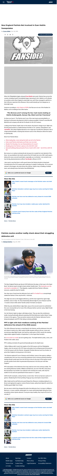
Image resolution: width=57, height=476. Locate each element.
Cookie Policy (19, 463)
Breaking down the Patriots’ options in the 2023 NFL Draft (21, 146)
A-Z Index (8, 466)
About (7, 458)
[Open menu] (3, 2)
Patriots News (12, 221)
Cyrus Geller (6, 31)
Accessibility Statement (44, 463)
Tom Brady (28, 159)
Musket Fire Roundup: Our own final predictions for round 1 (22, 144)
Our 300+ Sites (42, 458)
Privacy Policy (42, 460)
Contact (29, 458)
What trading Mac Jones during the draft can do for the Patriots (23, 140)
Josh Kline (7, 129)
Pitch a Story (30, 460)
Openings (18, 458)
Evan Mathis (29, 96)
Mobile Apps (9, 460)
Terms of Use (9, 463)
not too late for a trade (12, 337)
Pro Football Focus (38, 293)
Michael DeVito (7, 241)
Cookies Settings (20, 466)
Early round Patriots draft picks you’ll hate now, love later (21, 142)
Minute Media (9, 469)
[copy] (13, 35)
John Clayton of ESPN (23, 107)
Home (5, 221)
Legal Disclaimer (31, 463)
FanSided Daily (19, 460)
